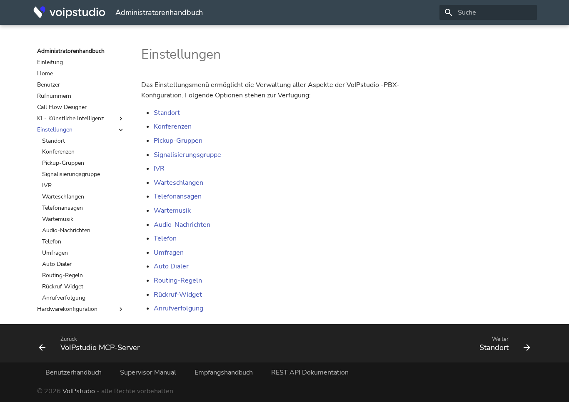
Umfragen (55, 253)
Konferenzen (58, 152)
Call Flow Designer (62, 107)
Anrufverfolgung (63, 298)
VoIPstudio (78, 391)
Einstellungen (54, 130)
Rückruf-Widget (62, 286)
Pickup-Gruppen (63, 163)
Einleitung (50, 62)
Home (45, 73)
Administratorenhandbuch (71, 51)
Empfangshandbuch (224, 372)
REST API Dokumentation (310, 372)
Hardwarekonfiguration (67, 309)
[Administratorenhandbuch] (69, 12)
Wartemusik (57, 219)
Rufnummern (54, 96)
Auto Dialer (57, 264)
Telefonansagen (62, 208)
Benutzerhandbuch (73, 372)
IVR (47, 185)
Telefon (51, 242)
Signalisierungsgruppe (71, 174)
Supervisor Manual (148, 372)
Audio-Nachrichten (66, 230)
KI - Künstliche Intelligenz (70, 118)
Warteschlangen (63, 197)
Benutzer (48, 85)
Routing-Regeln (62, 275)
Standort (53, 141)
